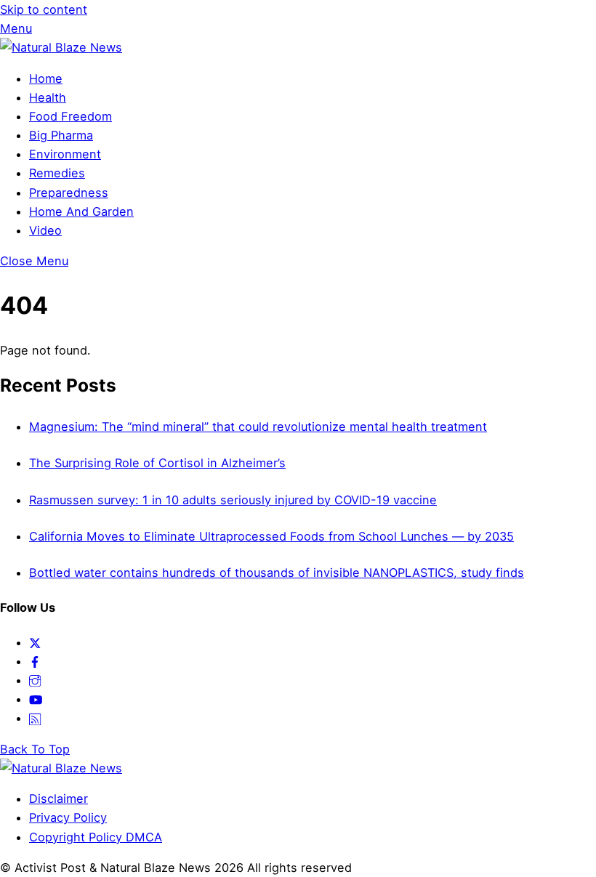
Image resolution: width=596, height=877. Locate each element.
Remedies (57, 173)
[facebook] (35, 661)
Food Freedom (70, 116)
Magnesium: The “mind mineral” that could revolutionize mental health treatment (258, 426)
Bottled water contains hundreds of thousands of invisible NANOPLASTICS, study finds (276, 572)
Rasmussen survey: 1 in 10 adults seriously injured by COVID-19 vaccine (233, 500)
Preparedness (68, 192)
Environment (65, 154)
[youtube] (35, 699)
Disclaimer (58, 798)
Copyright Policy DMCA (95, 837)
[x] (35, 642)
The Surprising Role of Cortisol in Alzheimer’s (157, 463)
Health (47, 97)
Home (46, 78)
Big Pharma (61, 135)
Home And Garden (81, 211)
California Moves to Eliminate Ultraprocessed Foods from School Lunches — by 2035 (271, 536)
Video (45, 230)
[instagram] (35, 680)
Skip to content (43, 9)
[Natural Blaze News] (61, 47)
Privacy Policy (68, 817)
